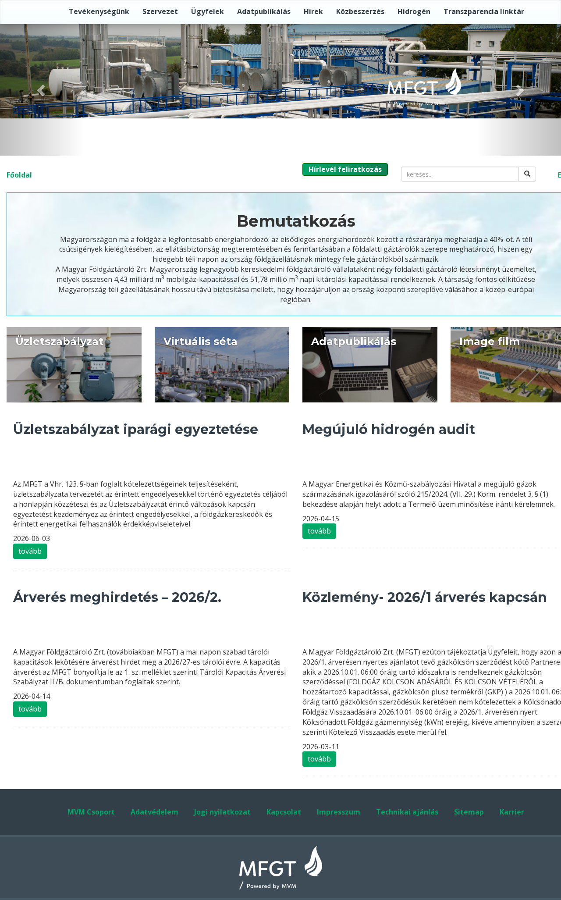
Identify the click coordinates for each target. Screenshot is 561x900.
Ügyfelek (207, 11)
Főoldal (19, 175)
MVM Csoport (91, 812)
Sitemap (469, 812)
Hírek (313, 11)
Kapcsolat (283, 812)
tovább (30, 551)
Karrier (512, 812)
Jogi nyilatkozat (222, 812)
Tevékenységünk (99, 11)
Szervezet (160, 11)
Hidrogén (414, 11)
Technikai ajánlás (407, 812)
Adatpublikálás (264, 11)
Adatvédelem (154, 812)
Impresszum (338, 812)
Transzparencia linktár (484, 11)
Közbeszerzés (360, 11)
